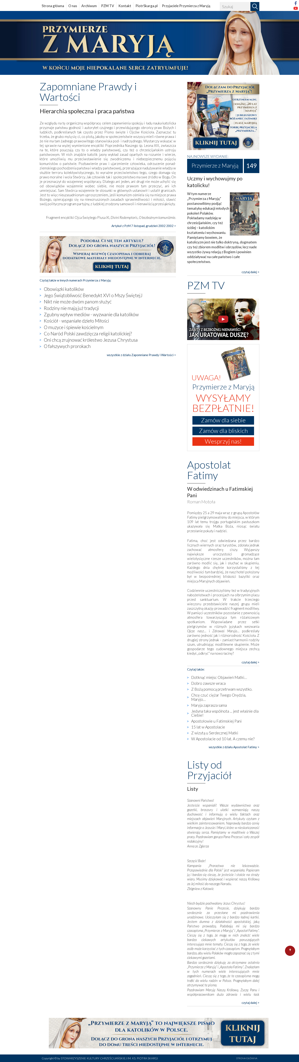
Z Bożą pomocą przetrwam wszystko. (221, 689)
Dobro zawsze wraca (208, 683)
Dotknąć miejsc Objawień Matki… (219, 677)
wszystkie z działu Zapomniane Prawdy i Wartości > (141, 355)
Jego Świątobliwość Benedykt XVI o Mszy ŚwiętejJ (93, 295)
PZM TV (107, 6)
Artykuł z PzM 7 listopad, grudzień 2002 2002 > (143, 226)
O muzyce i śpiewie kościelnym (74, 327)
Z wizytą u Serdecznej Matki (214, 733)
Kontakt (124, 6)
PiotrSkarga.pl (146, 6)
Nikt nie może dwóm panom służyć (77, 301)
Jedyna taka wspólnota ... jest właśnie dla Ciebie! (225, 713)
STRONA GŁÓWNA (246, 1058)
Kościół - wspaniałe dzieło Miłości (76, 321)
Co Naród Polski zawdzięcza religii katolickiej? (88, 333)
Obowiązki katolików (64, 289)
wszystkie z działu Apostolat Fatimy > (234, 747)
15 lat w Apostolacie (208, 727)
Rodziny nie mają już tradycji (71, 308)
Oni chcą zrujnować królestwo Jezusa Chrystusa (91, 340)
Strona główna (53, 6)
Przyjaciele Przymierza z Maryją (186, 6)
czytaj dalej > (250, 272)
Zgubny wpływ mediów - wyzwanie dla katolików (91, 314)
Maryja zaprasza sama (209, 705)
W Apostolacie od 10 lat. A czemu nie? (222, 738)
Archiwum (89, 6)
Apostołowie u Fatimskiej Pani (216, 721)
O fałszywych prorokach (67, 346)
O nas (72, 6)
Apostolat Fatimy (209, 469)
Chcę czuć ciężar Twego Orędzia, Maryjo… (218, 697)
